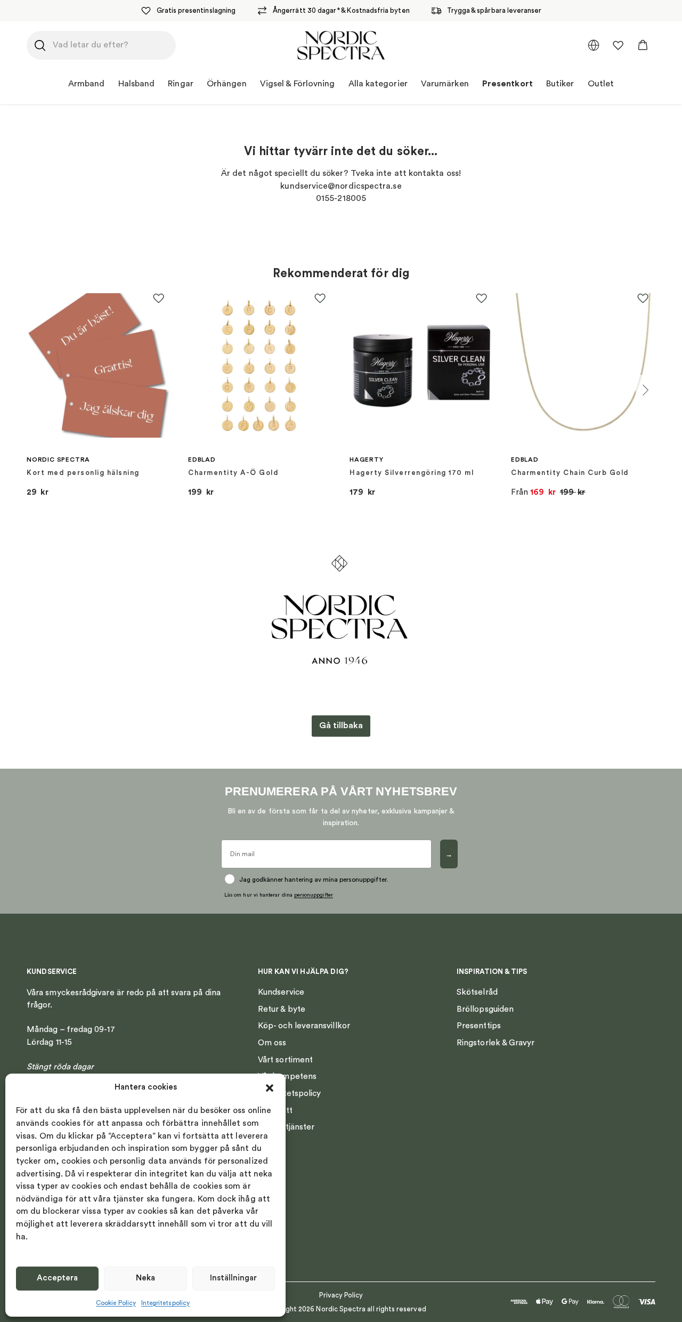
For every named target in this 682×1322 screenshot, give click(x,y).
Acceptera (57, 1278)
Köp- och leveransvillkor (304, 1025)
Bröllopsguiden (485, 1009)
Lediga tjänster (286, 1127)
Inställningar (233, 1278)
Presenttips (479, 1025)
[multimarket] (593, 45)
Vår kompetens (287, 1076)
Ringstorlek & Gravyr (496, 1042)
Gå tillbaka (341, 725)
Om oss (272, 1042)
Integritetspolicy (165, 1303)
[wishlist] (618, 45)
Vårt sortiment (285, 1059)
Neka (145, 1278)
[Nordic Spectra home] (341, 45)
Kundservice (281, 992)
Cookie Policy (116, 1303)
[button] (269, 1088)
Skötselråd (477, 992)
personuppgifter (313, 895)
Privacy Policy (341, 1295)
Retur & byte (281, 1009)
